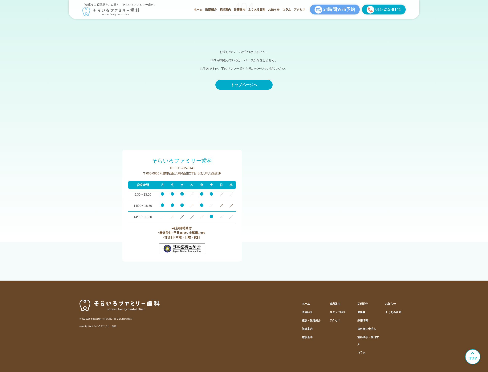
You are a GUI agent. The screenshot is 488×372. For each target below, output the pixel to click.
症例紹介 (362, 303)
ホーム (198, 9)
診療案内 (239, 9)
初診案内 (225, 9)
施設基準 (307, 337)
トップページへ (244, 85)
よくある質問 (256, 9)
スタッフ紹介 (338, 312)
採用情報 (362, 320)
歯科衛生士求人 (366, 328)
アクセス (299, 9)
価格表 (361, 312)
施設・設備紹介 (311, 320)
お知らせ (274, 9)
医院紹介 (211, 9)
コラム (287, 9)
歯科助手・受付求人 (368, 341)
